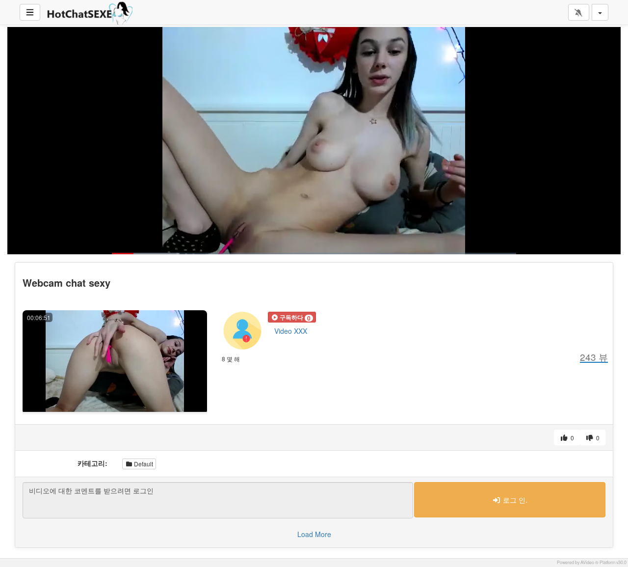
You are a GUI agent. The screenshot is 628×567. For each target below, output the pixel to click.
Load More (314, 534)
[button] (292, 317)
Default (142, 463)
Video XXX (290, 331)
